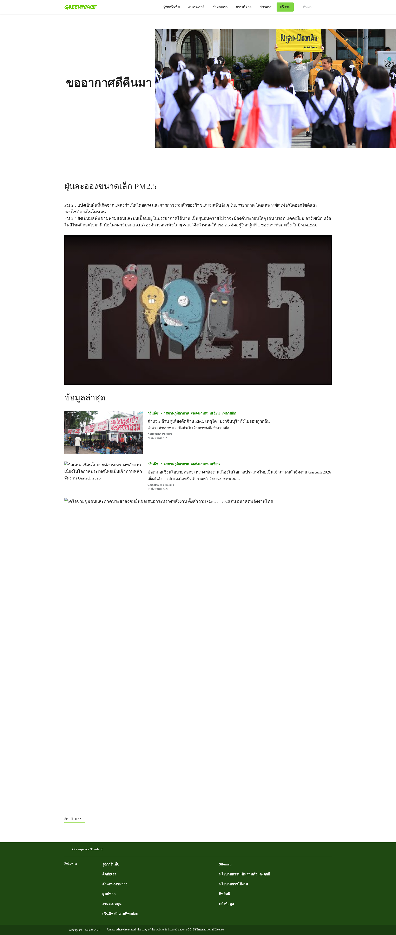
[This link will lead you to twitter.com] (75, 873)
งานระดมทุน (111, 904)
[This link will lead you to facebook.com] (66, 873)
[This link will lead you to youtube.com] (83, 873)
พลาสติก (229, 413)
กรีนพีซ (153, 413)
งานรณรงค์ (196, 7)
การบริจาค (244, 7)
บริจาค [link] (285, 7)
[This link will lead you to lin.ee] (99, 873)
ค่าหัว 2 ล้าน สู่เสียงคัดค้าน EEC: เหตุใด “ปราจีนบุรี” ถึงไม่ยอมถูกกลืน (208, 421)
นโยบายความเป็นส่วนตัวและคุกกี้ (244, 874)
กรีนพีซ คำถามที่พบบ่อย (120, 914)
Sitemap (225, 864)
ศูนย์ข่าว (109, 894)
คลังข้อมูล (226, 904)
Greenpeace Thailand (87, 849)
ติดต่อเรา (109, 874)
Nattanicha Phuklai (159, 434)
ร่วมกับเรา (220, 7)
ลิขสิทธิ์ (224, 894)
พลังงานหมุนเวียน (206, 413)
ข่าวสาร (266, 7)
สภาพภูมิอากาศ (177, 413)
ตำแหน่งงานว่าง (114, 884)
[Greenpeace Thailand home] (79, 7)
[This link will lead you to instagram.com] (91, 873)
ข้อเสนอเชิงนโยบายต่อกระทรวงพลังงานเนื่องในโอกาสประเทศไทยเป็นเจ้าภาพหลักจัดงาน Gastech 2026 (239, 472)
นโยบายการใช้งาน (233, 884)
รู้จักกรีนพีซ (171, 7)
